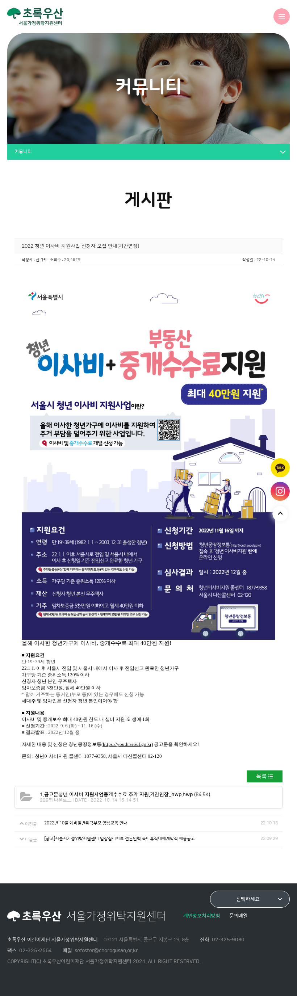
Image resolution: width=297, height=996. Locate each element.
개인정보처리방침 (201, 916)
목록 (261, 776)
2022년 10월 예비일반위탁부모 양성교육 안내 (85, 823)
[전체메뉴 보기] (281, 16)
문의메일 (238, 916)
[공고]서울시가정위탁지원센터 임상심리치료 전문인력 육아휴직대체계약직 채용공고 (119, 838)
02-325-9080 (228, 939)
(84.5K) (125, 794)
